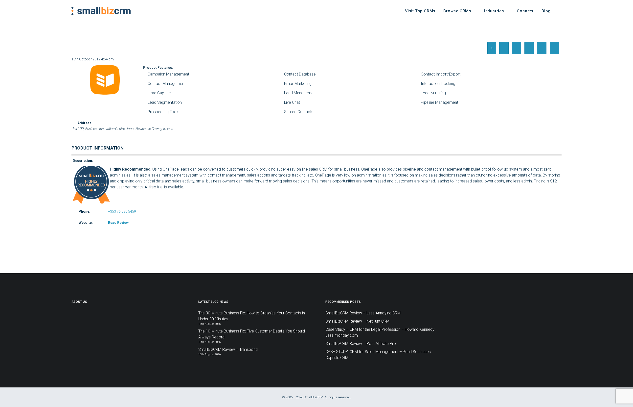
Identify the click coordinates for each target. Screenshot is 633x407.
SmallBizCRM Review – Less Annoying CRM (363, 313)
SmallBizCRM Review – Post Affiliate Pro (360, 343)
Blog (546, 11)
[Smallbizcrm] (101, 11)
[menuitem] (420, 11)
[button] (559, 11)
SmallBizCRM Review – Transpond (228, 349)
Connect (525, 11)
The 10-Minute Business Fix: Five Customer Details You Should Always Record (251, 334)
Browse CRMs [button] (457, 11)
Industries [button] (494, 11)
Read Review (118, 223)
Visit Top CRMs (420, 11)
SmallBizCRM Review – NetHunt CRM (357, 321)
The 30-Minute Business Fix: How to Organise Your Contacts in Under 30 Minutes (251, 316)
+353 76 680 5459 (122, 211)
